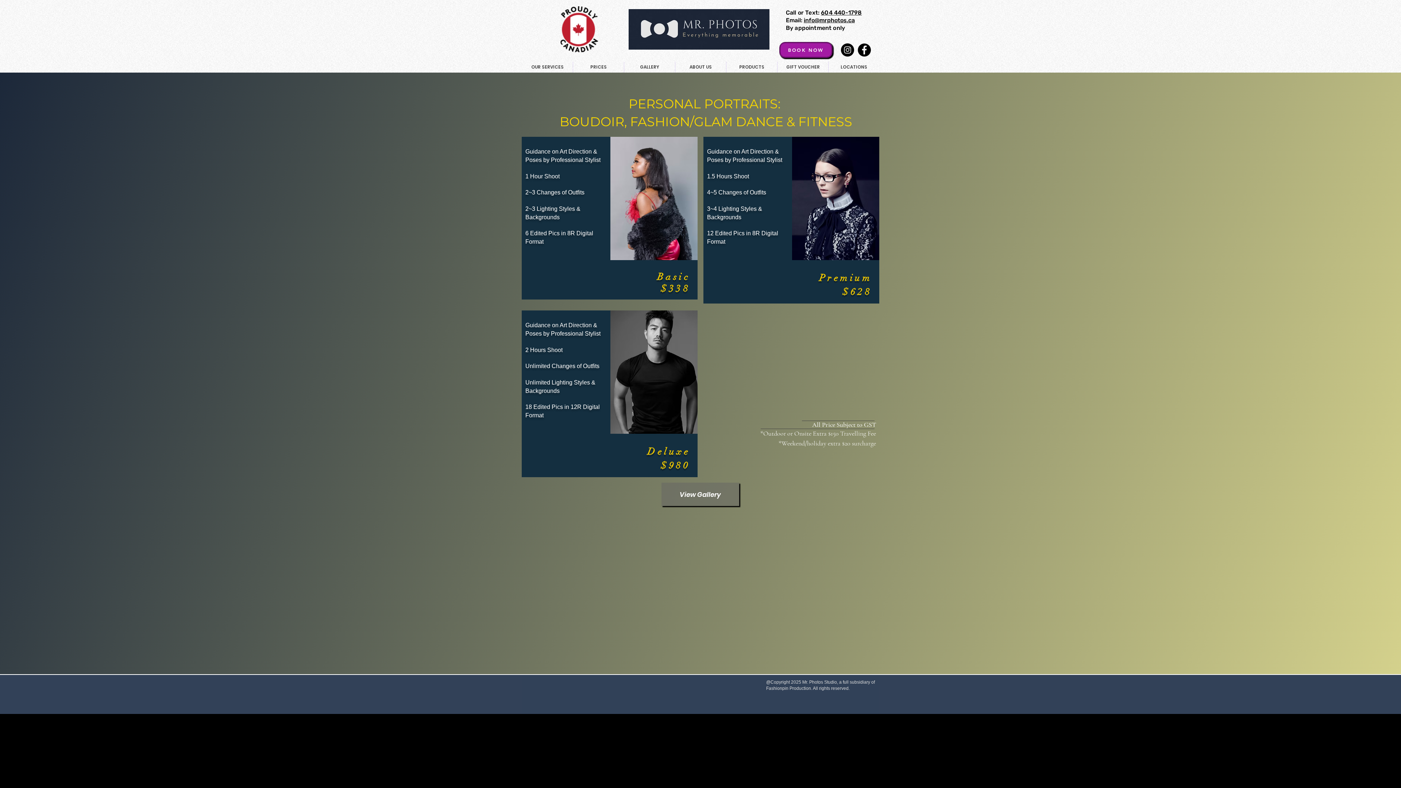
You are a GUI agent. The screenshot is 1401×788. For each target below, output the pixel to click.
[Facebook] (864, 50)
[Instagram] (847, 50)
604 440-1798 (841, 12)
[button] (598, 67)
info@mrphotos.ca (829, 20)
